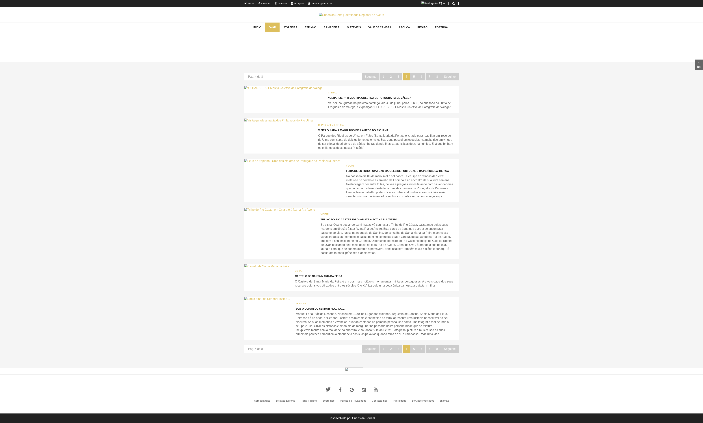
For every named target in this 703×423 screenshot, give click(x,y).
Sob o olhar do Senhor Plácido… (320, 308)
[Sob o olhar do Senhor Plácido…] (267, 299)
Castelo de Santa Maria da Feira (318, 276)
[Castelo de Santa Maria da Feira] (266, 266)
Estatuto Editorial (285, 400)
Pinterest (282, 3)
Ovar (351, 57)
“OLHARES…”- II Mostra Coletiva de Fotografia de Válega (369, 97)
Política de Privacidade (353, 400)
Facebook (266, 3)
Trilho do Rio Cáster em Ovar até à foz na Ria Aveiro (359, 219)
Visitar (325, 214)
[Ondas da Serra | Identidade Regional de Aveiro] (351, 15)
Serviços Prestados (423, 400)
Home (341, 57)
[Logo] (354, 375)
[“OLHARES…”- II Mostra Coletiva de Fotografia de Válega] (283, 88)
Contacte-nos (379, 400)
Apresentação (262, 400)
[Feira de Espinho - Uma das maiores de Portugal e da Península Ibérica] (292, 161)
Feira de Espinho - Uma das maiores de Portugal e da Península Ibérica (397, 170)
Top (699, 66)
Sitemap (444, 400)
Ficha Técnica (309, 400)
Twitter (251, 3)
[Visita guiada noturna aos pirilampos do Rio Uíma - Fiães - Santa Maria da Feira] (278, 120)
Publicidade (399, 400)
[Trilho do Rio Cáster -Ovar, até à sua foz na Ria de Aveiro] (279, 210)
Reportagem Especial (331, 125)
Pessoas (301, 303)
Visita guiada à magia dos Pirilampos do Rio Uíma (353, 130)
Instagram (299, 3)
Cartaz (332, 92)
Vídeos (350, 166)
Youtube (315, 3)
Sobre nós (328, 400)
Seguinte (370, 76)
